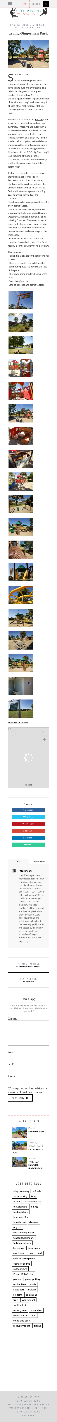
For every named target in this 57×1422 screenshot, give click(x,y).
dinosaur (33, 1222)
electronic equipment (24, 1232)
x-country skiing (21, 1325)
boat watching (20, 1217)
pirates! (17, 1279)
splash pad (31, 1294)
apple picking (20, 1196)
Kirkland (32, 1142)
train (15, 1299)
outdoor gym (20, 1268)
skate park (18, 1289)
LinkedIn (28, 838)
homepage (18, 1248)
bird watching (20, 1211)
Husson (39, 119)
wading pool (28, 1299)
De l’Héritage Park (28, 1151)
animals (37, 1191)
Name (11, 1052)
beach (16, 1201)
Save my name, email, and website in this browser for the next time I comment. (28, 1090)
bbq (33, 1196)
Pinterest (29, 824)
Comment (13, 1018)
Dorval (31, 1128)
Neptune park (36, 1131)
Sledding (17, 1294)
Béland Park (28, 980)
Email (29, 845)
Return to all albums (18, 722)
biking (34, 1206)
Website (23, 942)
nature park (34, 1248)
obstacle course (21, 1263)
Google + (28, 831)
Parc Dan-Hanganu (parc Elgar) (35, 1165)
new (31, 1253)
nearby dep (19, 1253)
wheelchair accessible (24, 1315)
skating (32, 1289)
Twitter (29, 817)
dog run (17, 1227)
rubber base (19, 1284)
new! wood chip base (24, 1258)
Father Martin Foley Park (28, 965)
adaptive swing (21, 1191)
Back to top (27, 1415)
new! (39, 1253)
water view (36, 1310)
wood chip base (21, 1320)
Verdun (32, 1158)
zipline (37, 1325)
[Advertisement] (28, 1366)
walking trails (20, 1304)
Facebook (29, 810)
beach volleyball (32, 1201)
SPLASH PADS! (35, 1146)
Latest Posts (39, 861)
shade (33, 1284)
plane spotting (32, 1279)
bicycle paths (20, 1206)
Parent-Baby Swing (23, 1273)
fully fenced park (22, 1242)
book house (19, 1222)
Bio (18, 861)
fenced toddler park (23, 1237)
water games (20, 1310)
